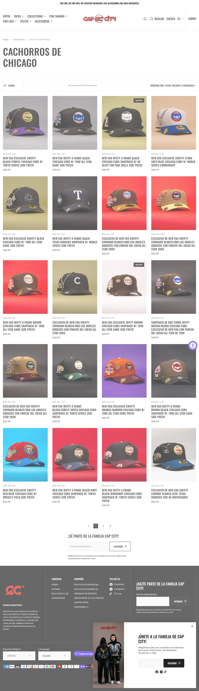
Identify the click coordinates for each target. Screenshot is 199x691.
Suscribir (172, 663)
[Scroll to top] (195, 687)
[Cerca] (192, 626)
